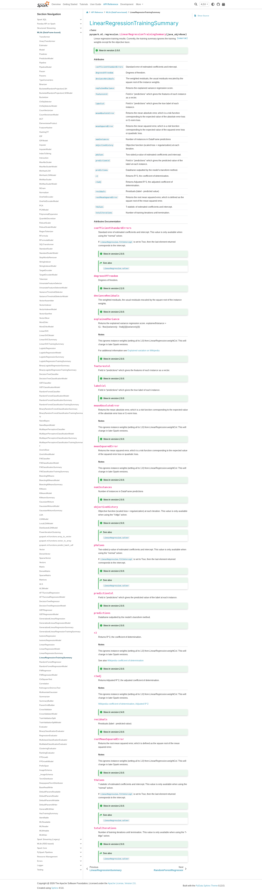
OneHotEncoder (46, 197)
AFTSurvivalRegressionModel (52, 597)
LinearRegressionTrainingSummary (55, 658)
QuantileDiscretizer (47, 218)
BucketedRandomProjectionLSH (53, 89)
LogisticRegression (47, 348)
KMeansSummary (47, 497)
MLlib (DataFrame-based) (49, 32)
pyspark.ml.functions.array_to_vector (55, 536)
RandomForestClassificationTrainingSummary (59, 404)
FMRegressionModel (48, 675)
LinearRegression (47, 645)
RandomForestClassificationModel (54, 396)
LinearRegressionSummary (51, 653)
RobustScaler (45, 223)
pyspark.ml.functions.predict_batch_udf (56, 545)
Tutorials (84, 4)
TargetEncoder (45, 270)
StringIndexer (45, 262)
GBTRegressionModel (48, 614)
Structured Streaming (46, 28)
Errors (39, 861)
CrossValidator (45, 709)
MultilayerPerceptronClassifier (52, 429)
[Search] (195, 4)
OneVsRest (44, 450)
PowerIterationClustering (50, 532)
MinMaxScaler (45, 179)
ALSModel (43, 588)
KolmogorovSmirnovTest (49, 688)
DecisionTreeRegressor (49, 601)
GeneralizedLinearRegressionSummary (56, 627)
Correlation (44, 684)
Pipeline (42, 63)
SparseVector (45, 558)
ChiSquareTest (45, 679)
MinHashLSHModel (47, 175)
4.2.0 (203, 4)
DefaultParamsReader (49, 796)
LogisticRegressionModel (50, 353)
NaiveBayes (44, 421)
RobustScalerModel (47, 227)
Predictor (43, 54)
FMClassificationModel (49, 463)
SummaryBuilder (46, 701)
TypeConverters (46, 80)
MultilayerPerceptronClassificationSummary (58, 438)
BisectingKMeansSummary (50, 484)
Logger (40, 865)
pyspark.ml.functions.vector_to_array (55, 541)
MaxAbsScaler (45, 162)
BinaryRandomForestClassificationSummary (58, 409)
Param (42, 71)
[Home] (87, 12)
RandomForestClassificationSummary (55, 400)
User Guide (95, 4)
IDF (40, 136)
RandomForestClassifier (49, 391)
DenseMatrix (44, 571)
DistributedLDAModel (48, 528)
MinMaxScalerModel (48, 184)
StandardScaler (46, 249)
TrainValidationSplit (47, 718)
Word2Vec (43, 322)
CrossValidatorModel (48, 714)
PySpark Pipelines (45, 852)
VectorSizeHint (45, 314)
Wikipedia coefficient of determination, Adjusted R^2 (123, 704)
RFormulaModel (46, 240)
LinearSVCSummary (48, 339)
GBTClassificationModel (49, 387)
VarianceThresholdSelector (51, 292)
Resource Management (47, 856)
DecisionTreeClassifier (49, 374)
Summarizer (44, 696)
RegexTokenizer (46, 231)
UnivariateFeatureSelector (50, 283)
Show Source (203, 16)
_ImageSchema (46, 774)
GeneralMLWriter (46, 809)
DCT (41, 119)
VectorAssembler (46, 301)
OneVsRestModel (46, 454)
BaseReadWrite (46, 787)
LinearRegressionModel (49, 649)
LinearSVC (44, 331)
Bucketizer (43, 97)
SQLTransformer (46, 244)
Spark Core (42, 848)
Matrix (42, 567)
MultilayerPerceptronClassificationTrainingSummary (61, 444)
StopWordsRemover (48, 257)
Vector (42, 549)
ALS (41, 584)
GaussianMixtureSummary (50, 510)
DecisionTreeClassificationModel (53, 378)
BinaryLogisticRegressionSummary (54, 365)
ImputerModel (45, 149)
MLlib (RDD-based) (45, 844)
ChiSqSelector (45, 102)
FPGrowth (43, 757)
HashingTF (44, 132)
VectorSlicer (44, 318)
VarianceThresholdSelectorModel (53, 296)
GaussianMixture (46, 502)
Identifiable (44, 818)
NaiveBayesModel (47, 425)
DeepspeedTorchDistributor (51, 783)
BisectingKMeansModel (49, 480)
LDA (41, 515)
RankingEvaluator (47, 753)
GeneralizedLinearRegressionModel (54, 623)
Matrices (43, 580)
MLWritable (44, 831)
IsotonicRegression (47, 636)
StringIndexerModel (47, 266)
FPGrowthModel (46, 761)
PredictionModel (46, 58)
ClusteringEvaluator (47, 748)
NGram (42, 188)
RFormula (43, 236)
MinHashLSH (45, 171)
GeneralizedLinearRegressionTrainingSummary (59, 631)
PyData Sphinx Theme (207, 886)
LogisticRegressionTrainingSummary (55, 361)
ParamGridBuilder (47, 705)
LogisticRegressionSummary (51, 357)
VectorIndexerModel (48, 309)
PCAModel (43, 210)
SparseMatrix (45, 575)
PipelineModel (45, 67)
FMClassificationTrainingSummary (54, 471)
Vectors (42, 562)
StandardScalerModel (48, 253)
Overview (56, 4)
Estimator (43, 45)
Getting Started (70, 4)
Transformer (44, 37)
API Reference (110, 4)
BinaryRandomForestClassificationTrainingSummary (61, 414)
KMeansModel (45, 493)
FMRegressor (45, 670)
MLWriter (43, 835)
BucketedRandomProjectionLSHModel (55, 93)
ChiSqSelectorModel (48, 106)
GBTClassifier (45, 383)
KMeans (42, 489)
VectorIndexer (45, 305)
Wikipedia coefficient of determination (125, 660)
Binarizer (43, 84)
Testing (40, 870)
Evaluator (43, 727)
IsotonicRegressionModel (50, 640)
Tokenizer (43, 279)
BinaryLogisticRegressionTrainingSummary (57, 370)
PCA (41, 205)
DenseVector (44, 554)
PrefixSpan (44, 766)
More (139, 4)
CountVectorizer (46, 110)
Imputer (42, 145)
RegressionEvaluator (48, 735)
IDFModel (43, 140)
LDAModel (43, 519)
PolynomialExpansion (48, 214)
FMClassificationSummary (50, 467)
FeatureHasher (45, 128)
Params (42, 76)
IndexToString (45, 153)
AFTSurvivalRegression (49, 593)
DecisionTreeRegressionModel (52, 606)
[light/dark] (213, 4)
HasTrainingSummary (48, 813)
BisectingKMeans (46, 476)
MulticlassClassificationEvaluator (53, 740)
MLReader (43, 826)
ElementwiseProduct (48, 123)
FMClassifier (44, 459)
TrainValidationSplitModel (50, 722)
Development (126, 4)
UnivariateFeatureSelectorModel (53, 288)
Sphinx (54, 888)
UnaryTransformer (47, 41)
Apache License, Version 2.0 (122, 883)
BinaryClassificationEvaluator (51, 731)
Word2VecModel (46, 327)
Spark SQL (42, 19)
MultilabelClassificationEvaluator (53, 744)
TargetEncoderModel (48, 275)
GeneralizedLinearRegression (52, 619)
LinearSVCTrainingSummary (51, 344)
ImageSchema (45, 770)
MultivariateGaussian (48, 692)
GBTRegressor (45, 610)
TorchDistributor (46, 779)
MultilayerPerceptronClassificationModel (56, 434)
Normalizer (44, 192)
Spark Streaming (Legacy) (48, 839)
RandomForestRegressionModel (53, 666)
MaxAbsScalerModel (48, 166)
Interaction (43, 158)
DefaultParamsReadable (49, 792)
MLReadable (44, 822)
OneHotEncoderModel (49, 201)
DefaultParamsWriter (48, 805)
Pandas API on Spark (46, 24)
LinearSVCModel (46, 335)
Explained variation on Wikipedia (144, 350)
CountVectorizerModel (48, 115)
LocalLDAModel (46, 523)
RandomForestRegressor (50, 662)
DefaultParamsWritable (49, 800)
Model (42, 50)
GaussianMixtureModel (49, 506)
